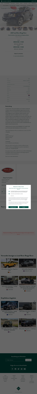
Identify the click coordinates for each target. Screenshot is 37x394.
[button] (18, 196)
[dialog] (18, 197)
